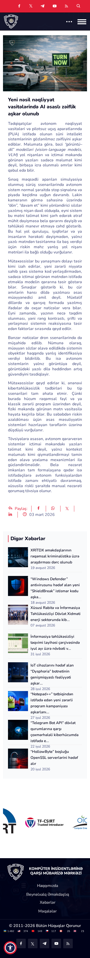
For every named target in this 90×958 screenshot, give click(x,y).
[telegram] (42, 6)
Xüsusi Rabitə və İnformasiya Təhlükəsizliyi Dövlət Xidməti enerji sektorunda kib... (55, 613)
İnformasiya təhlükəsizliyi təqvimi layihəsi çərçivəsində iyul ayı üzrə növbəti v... (55, 642)
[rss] (66, 6)
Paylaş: (21, 508)
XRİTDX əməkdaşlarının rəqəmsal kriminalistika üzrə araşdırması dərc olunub (54, 556)
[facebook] (19, 6)
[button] (10, 947)
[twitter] (31, 5)
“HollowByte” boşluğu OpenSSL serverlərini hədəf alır (54, 757)
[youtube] (54, 6)
